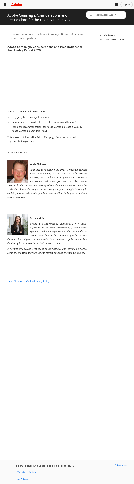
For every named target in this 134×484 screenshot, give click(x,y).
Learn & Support (22, 479)
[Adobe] (16, 4)
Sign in (126, 4)
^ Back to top (121, 465)
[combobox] (106, 15)
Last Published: (105, 39)
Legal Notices (14, 281)
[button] (116, 4)
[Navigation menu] (5, 4)
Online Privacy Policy (37, 281)
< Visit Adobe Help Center (26, 472)
